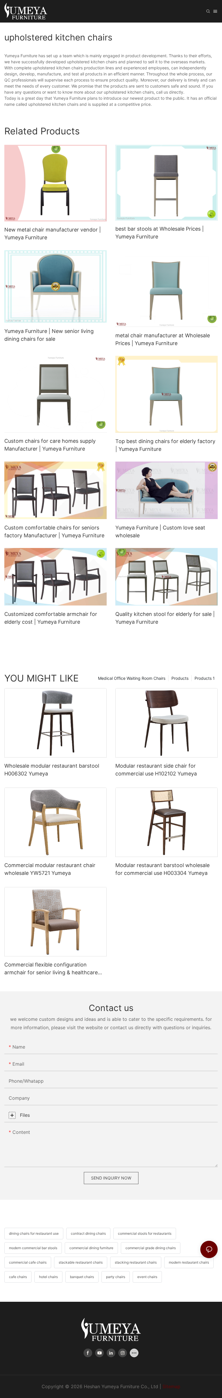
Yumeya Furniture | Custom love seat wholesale (160, 531)
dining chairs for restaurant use (34, 1233)
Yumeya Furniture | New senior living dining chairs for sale (49, 335)
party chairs (115, 1277)
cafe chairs (18, 1277)
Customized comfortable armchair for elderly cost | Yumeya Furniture (50, 618)
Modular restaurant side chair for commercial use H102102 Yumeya (156, 770)
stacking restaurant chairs (136, 1262)
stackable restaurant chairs (81, 1262)
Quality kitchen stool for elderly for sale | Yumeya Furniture (165, 618)
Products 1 (205, 678)
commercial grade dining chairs (150, 1248)
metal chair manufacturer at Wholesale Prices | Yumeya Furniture (162, 339)
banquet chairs (82, 1277)
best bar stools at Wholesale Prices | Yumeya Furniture (159, 233)
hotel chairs (48, 1277)
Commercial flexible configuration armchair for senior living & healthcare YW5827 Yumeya (51, 969)
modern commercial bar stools (33, 1248)
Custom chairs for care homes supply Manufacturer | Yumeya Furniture (50, 445)
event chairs (147, 1277)
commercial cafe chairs (28, 1262)
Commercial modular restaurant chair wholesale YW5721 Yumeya (49, 869)
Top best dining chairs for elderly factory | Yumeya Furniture (165, 445)
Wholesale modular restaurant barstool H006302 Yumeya (51, 770)
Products (179, 678)
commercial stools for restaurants (144, 1233)
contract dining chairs (88, 1233)
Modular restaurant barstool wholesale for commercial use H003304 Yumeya (162, 869)
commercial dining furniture (91, 1248)
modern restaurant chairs (189, 1262)
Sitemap (171, 1386)
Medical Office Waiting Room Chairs (131, 678)
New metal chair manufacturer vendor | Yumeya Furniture (52, 233)
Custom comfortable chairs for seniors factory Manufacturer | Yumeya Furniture (54, 531)
